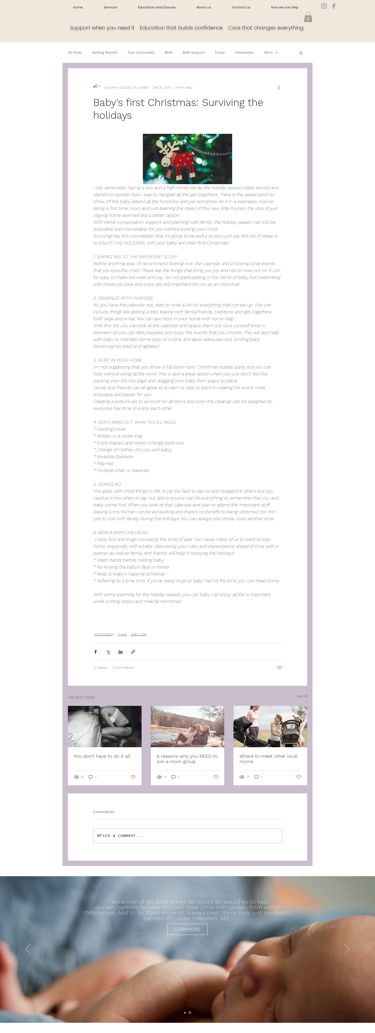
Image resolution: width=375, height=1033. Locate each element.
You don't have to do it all (102, 756)
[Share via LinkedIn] (120, 651)
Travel (122, 634)
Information (244, 52)
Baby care (138, 634)
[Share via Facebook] (95, 651)
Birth (168, 52)
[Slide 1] (185, 1012)
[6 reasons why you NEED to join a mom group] (187, 726)
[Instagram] (324, 6)
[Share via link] (133, 651)
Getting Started (104, 52)
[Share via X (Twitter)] (108, 651)
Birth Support (194, 52)
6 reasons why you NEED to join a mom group (187, 758)
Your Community (141, 52)
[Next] (346, 949)
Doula (220, 52)
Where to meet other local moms (268, 758)
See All (302, 696)
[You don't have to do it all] (105, 726)
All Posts (75, 52)
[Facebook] (334, 6)
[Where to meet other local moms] (270, 726)
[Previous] (28, 949)
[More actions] (279, 88)
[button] (308, 17)
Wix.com (107, 1031)
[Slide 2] (190, 1013)
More (268, 52)
